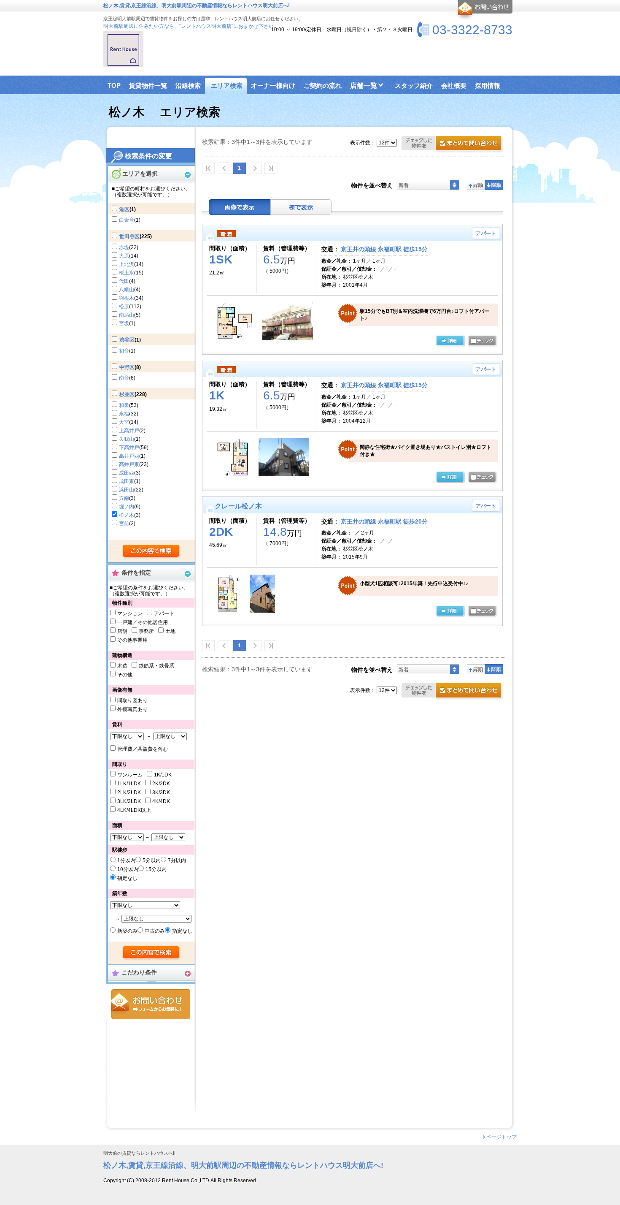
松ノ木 (126, 515)
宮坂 (124, 323)
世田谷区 (129, 236)
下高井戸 (129, 448)
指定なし (127, 878)
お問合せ (150, 1004)
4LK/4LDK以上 (134, 810)
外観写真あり (132, 709)
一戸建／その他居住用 (142, 622)
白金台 (126, 220)
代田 (124, 281)
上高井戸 (129, 431)
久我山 (126, 439)
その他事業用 (132, 640)
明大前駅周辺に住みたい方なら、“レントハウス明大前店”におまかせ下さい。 (191, 26)
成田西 (126, 473)
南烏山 (126, 315)
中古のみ (155, 931)
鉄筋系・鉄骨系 (156, 666)
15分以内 (156, 869)
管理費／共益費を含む (142, 749)
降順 (494, 185)
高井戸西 (129, 456)
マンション (130, 613)
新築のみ (127, 931)
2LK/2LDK (129, 792)
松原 (124, 306)
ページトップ (501, 1137)
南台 (124, 378)
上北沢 (126, 264)
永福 (124, 414)
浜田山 (126, 490)
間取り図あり (132, 700)
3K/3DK (161, 792)
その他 (124, 675)
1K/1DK (163, 775)
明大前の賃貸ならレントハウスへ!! (139, 1153)
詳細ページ (450, 341)
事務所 (146, 631)
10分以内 (127, 869)
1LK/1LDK (129, 784)
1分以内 (126, 860)
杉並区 (127, 394)
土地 (170, 631)
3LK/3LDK (129, 801)
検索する (151, 551)
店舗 (122, 631)
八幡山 (126, 290)
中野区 (127, 367)
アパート (164, 613)
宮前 (124, 524)
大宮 (124, 422)
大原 (124, 256)
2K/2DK (161, 784)
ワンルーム (130, 775)
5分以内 (152, 860)
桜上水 (126, 273)
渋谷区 (127, 340)
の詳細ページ (450, 611)
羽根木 (126, 298)
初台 (124, 351)
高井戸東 (129, 464)
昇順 (476, 185)
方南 (124, 498)
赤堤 (124, 247)
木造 (122, 666)
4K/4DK (161, 801)
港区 (124, 209)
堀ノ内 (126, 507)
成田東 (126, 481)
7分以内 (177, 860)
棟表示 (301, 207)
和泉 (124, 405)
